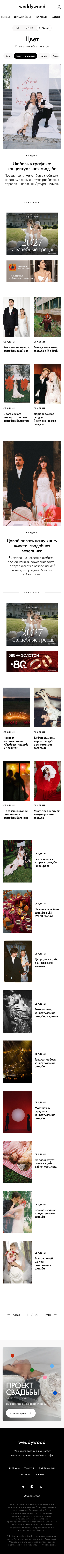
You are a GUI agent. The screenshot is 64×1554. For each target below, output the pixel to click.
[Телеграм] (23, 1487)
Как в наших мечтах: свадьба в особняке (16, 349)
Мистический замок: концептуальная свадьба (47, 814)
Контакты (24, 1474)
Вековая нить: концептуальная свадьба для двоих (46, 1013)
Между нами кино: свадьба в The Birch (46, 349)
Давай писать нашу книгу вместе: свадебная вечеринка (32, 546)
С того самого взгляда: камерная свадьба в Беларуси (16, 417)
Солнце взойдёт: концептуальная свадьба (45, 1213)
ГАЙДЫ (55, 17)
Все (18, 28)
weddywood (32, 1442)
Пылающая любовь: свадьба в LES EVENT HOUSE (47, 912)
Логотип (40, 1474)
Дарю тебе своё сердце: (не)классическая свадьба (45, 419)
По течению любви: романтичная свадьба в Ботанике (16, 814)
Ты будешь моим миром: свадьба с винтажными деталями (44, 743)
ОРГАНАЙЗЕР (23, 17)
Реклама (14, 1468)
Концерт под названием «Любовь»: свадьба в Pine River (16, 743)
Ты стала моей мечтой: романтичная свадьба (44, 1263)
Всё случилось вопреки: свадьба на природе (46, 862)
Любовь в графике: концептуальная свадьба (32, 166)
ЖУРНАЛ (41, 17)
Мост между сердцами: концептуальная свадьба (45, 1113)
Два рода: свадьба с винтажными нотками (47, 962)
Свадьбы (44, 28)
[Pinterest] (41, 1487)
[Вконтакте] (32, 1487)
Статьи (29, 28)
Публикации (47, 1468)
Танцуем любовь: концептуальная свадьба (45, 1063)
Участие (29, 1468)
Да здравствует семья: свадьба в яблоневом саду (46, 1163)
